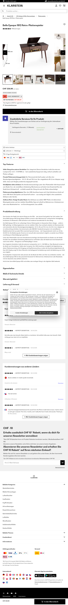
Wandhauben (7, 521)
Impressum (22, 596)
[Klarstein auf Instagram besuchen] (4, 593)
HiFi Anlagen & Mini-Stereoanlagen (25, 16)
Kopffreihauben (7, 503)
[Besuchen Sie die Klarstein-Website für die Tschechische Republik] (30, 575)
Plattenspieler (42, 16)
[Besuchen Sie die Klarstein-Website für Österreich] (7, 575)
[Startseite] (5, 16)
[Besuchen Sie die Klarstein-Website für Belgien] (24, 579)
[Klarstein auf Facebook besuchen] (8, 593)
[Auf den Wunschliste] (64, 24)
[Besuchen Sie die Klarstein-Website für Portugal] (30, 579)
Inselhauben (6, 499)
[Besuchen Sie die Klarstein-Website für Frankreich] (14, 575)
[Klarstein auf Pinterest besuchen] (16, 593)
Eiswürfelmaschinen (9, 510)
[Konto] (56, 5)
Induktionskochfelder (9, 524)
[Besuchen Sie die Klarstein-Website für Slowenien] (4, 582)
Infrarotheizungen (8, 506)
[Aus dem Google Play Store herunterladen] (50, 575)
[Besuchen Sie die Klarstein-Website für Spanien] (20, 575)
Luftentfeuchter (7, 495)
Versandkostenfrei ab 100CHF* (56, 1)
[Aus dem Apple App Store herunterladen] (39, 575)
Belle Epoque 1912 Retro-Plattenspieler (13, 18)
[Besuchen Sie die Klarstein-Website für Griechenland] (7, 582)
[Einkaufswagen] (64, 5)
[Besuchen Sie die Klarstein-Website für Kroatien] (10, 579)
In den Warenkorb (35, 111)
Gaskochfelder (7, 528)
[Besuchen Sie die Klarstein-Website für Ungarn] (4, 579)
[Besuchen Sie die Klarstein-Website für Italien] (17, 575)
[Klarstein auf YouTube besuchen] (12, 593)
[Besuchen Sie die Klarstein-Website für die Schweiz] (10, 575)
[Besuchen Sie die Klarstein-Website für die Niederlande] (27, 579)
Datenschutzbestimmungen (41, 582)
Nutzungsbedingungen (55, 582)
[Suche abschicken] (2, 11)
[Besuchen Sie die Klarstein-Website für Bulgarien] (17, 579)
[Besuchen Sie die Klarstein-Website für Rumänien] (14, 579)
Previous (5, 52)
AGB (14, 596)
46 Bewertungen (15, 28)
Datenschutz (6, 596)
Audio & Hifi (10, 16)
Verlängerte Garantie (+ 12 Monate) (23, 127)
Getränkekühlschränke (10, 513)
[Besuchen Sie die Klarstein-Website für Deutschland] (4, 575)
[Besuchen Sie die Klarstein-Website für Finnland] (20, 579)
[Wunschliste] (60, 5)
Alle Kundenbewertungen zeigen (36, 355)
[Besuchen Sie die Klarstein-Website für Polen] (7, 579)
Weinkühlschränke (8, 488)
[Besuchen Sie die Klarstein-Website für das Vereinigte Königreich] (24, 575)
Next (63, 52)
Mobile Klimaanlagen (9, 492)
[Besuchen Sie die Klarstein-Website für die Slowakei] (27, 575)
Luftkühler (6, 517)
